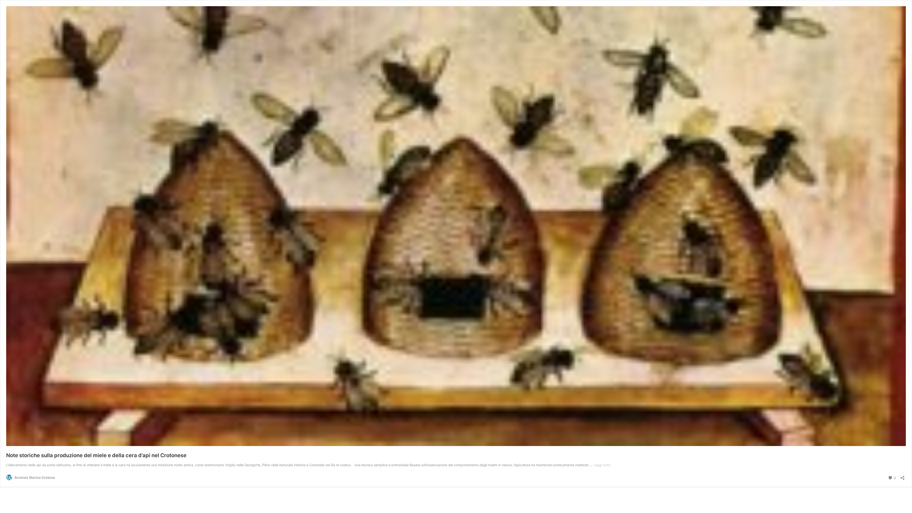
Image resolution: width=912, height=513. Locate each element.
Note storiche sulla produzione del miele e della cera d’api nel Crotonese (96, 455)
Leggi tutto (601, 465)
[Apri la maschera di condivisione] (902, 476)
